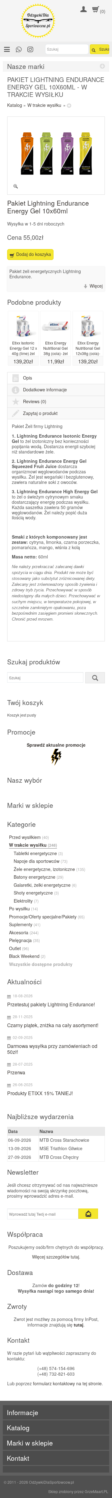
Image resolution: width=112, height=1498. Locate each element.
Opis (27, 378)
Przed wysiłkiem (29, 837)
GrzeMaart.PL (96, 1491)
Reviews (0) (34, 401)
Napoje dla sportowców (41, 861)
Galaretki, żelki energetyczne (45, 885)
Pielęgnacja (24, 940)
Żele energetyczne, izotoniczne (49, 869)
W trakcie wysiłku (44, 105)
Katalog (14, 105)
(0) (102, 11)
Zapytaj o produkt (40, 413)
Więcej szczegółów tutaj (55, 1257)
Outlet (19, 948)
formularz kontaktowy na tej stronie (67, 1383)
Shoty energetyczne (36, 893)
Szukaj (104, 49)
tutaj (78, 1325)
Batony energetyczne (38, 877)
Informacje (22, 1412)
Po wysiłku (23, 909)
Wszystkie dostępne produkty (40, 964)
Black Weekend (27, 956)
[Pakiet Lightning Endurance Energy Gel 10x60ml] (56, 155)
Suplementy (24, 924)
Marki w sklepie (30, 1443)
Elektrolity (26, 901)
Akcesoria (24, 933)
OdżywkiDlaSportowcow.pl (51, 1482)
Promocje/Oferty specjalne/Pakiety (47, 917)
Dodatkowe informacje (45, 389)
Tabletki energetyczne (38, 853)
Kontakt (18, 1458)
